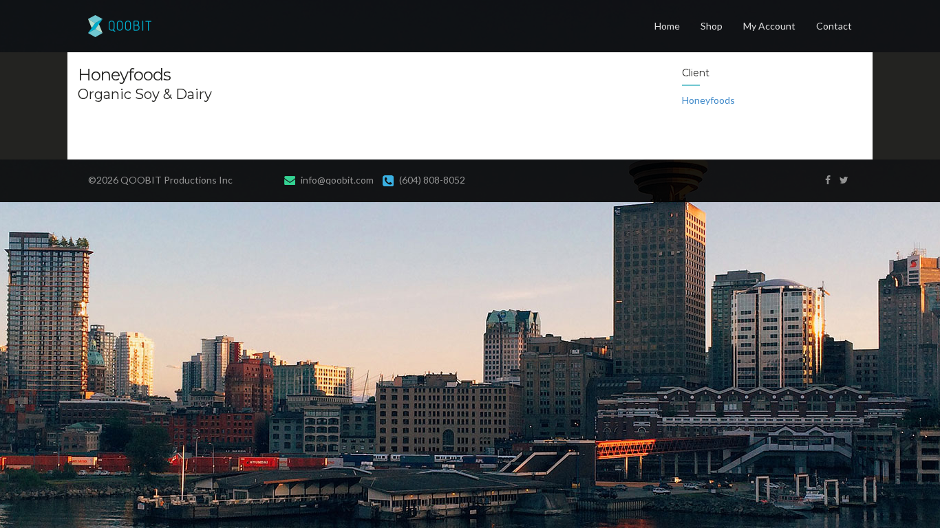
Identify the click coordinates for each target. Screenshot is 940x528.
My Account (769, 26)
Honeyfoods (708, 100)
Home (667, 26)
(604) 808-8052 (432, 180)
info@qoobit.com (337, 180)
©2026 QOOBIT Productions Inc (160, 180)
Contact (834, 26)
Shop (712, 26)
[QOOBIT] (114, 26)
